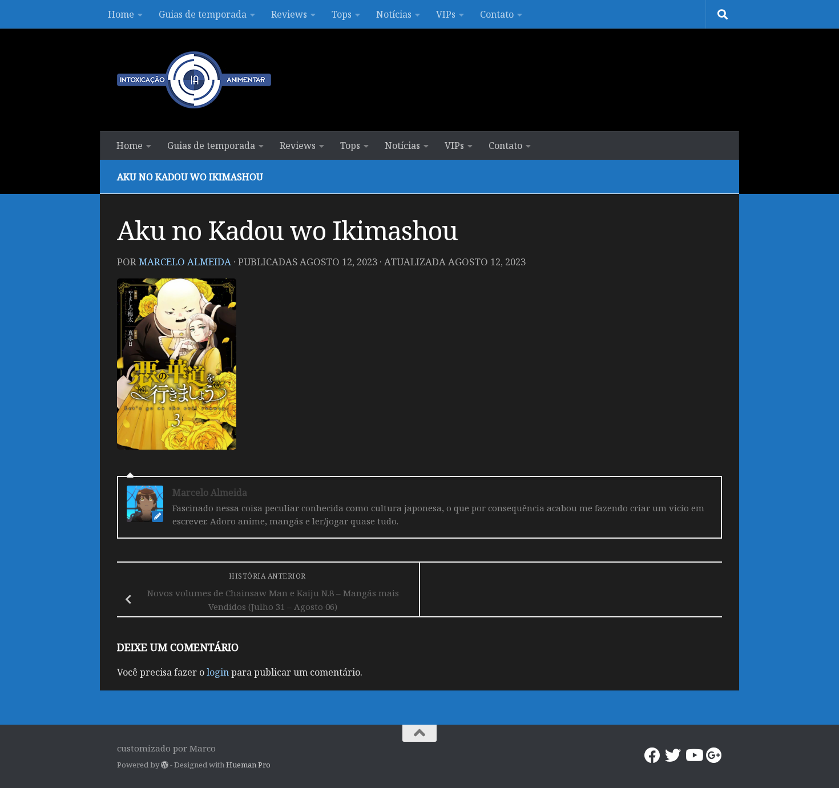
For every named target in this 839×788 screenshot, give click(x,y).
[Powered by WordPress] (164, 765)
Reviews (289, 14)
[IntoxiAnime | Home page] (194, 79)
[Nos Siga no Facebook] (652, 755)
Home (121, 14)
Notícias (394, 14)
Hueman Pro (248, 764)
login (218, 672)
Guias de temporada (203, 14)
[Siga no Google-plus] (714, 755)
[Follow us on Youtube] (693, 755)
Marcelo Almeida (185, 261)
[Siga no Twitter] (673, 755)
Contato (497, 14)
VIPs (445, 14)
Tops (342, 14)
